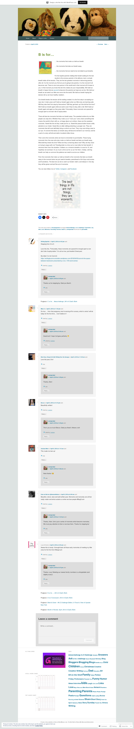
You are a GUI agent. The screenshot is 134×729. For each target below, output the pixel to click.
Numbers (104, 687)
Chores (82, 667)
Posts (71, 695)
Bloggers (73, 662)
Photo (94, 692)
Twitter (57, 169)
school (76, 699)
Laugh (89, 683)
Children (74, 666)
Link (96, 683)
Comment (89, 640)
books (97, 662)
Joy (92, 227)
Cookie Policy (39, 726)
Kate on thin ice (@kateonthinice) (50, 494)
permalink (84, 229)
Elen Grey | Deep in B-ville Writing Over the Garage (55, 357)
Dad (90, 670)
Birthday (98, 659)
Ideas (70, 683)
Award (88, 659)
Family (86, 674)
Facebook (73, 169)
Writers (105, 702)
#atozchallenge (70, 227)
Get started (83, 2)
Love (42, 229)
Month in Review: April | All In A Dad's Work (61, 610)
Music (91, 687)
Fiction (98, 675)
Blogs (92, 662)
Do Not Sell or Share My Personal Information (80, 722)
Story (84, 702)
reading (97, 696)
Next (106, 44)
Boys (101, 662)
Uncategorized (56, 227)
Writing (71, 705)
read (93, 696)
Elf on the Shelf (75, 674)
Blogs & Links (43, 38)
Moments (47, 229)
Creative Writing (75, 670)
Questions (85, 695)
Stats (80, 703)
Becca (42, 403)
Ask (70, 658)
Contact (52, 38)
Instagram (63, 169)
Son (106, 699)
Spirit (70, 703)
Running (71, 699)
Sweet (63, 229)
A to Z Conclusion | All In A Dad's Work (59, 598)
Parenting (53, 229)
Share (88, 699)
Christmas (89, 666)
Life (94, 683)
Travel (97, 703)
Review (102, 696)
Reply (44, 269)
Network (97, 687)
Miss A (43, 309)
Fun (91, 679)
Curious (85, 671)
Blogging (84, 662)
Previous (100, 44)
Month (88, 687)
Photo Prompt (101, 692)
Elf (101, 670)
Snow (102, 699)
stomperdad (70, 229)
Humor (103, 678)
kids (39, 229)
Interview (77, 683)
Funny (95, 678)
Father (92, 675)
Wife (101, 703)
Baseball (92, 659)
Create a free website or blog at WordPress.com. (54, 722)
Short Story (96, 699)
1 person (49, 265)
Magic (75, 687)
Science (81, 699)
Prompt (76, 696)
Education (97, 671)
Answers (103, 654)
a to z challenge (79, 227)
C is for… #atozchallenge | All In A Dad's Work (62, 301)
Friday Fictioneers (76, 679)
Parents (58, 229)
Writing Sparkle (45, 241)
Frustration (88, 227)
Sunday (91, 702)
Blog (104, 658)
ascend (56, 90)
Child (105, 662)
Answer (95, 655)
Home (27, 38)
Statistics (75, 703)
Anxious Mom (44, 448)
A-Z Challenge (86, 655)
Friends (86, 679)
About (34, 38)
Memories (79, 687)
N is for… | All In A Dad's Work (57, 593)
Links (101, 683)
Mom (84, 687)
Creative (97, 666)
